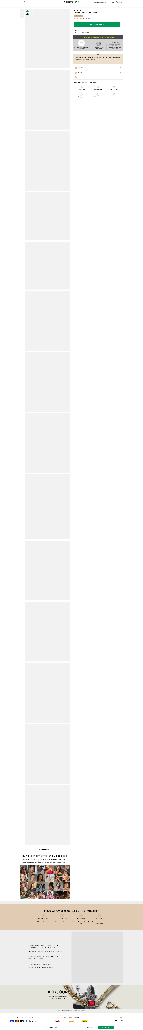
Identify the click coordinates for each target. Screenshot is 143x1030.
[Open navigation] (21, 2)
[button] (77, 10)
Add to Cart (106, 1027)
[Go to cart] (117, 2)
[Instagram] (122, 1021)
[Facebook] (116, 1021)
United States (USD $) (100, 2)
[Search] (24, 2)
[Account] (113, 2)
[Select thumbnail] (23, 13)
